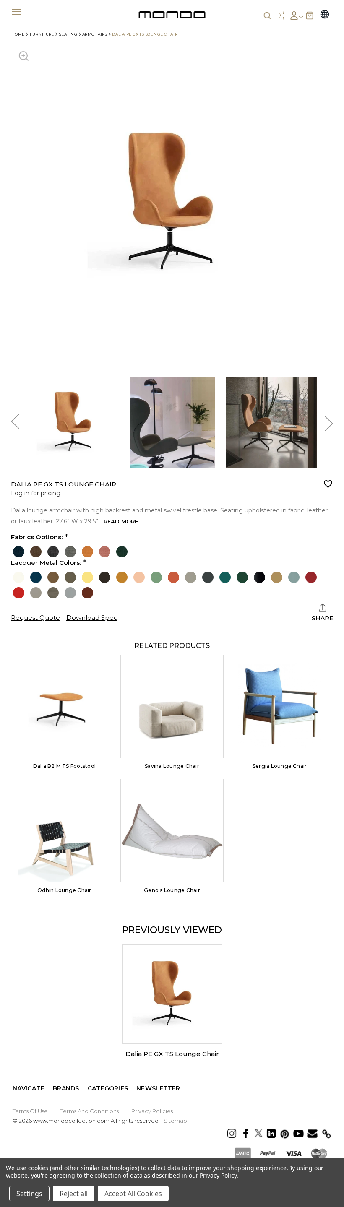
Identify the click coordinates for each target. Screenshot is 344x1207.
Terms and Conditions (89, 1111)
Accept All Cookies (133, 1193)
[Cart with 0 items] (309, 15)
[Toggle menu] (16, 11)
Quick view (64, 706)
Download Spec (91, 618)
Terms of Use (30, 1111)
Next (329, 423)
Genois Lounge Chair (172, 890)
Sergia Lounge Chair (280, 766)
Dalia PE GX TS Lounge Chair (172, 1054)
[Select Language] (325, 15)
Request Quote (35, 618)
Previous (15, 423)
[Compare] (280, 15)
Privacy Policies (152, 1111)
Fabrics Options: (37, 537)
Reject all (74, 1193)
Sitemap (175, 1120)
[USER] (296, 15)
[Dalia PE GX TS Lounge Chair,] (172, 994)
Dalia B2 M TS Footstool (64, 766)
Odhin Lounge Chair (64, 890)
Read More (121, 521)
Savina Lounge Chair (172, 766)
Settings (29, 1193)
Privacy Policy (218, 1175)
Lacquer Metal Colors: (46, 562)
